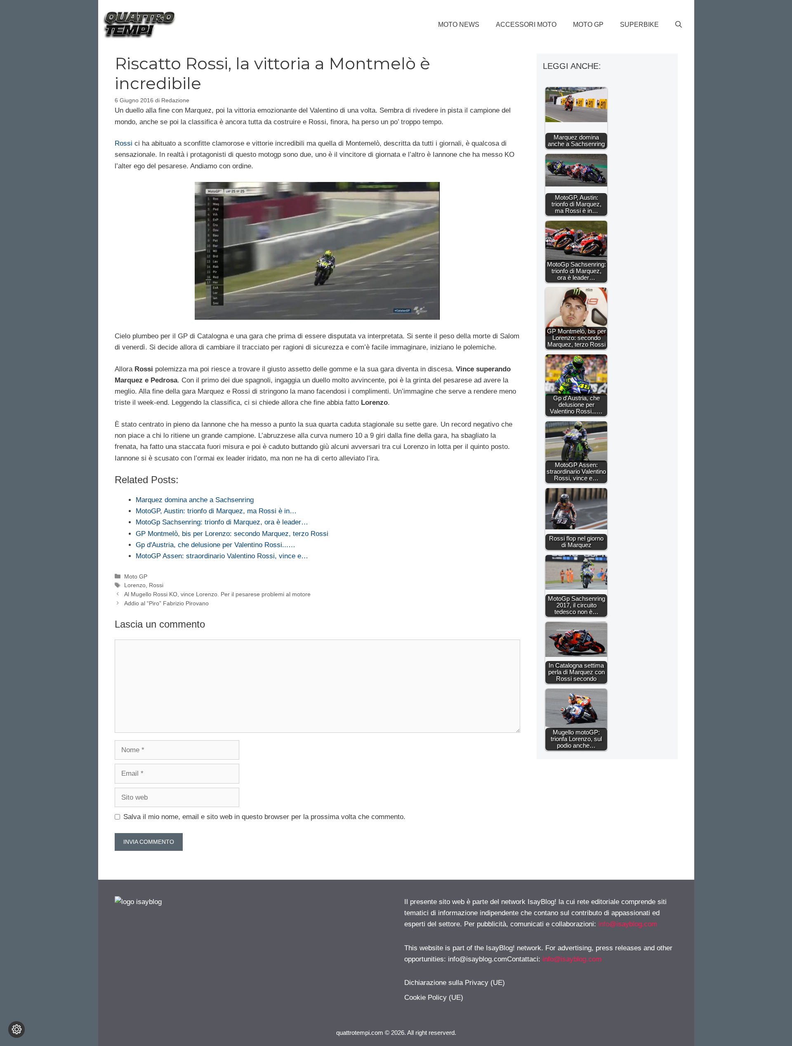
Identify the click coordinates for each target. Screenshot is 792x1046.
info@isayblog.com (627, 924)
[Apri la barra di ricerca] (678, 24)
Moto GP (588, 24)
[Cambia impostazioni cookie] (16, 1029)
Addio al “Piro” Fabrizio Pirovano (166, 603)
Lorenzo (135, 585)
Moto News (458, 24)
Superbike (639, 24)
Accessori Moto (526, 24)
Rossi (123, 143)
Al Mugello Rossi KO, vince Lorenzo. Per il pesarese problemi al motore (217, 594)
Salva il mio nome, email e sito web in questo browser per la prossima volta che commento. (264, 817)
